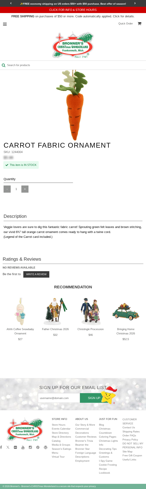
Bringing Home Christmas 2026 (125, 331)
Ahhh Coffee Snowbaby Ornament (20, 331)
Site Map (127, 451)
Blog (101, 424)
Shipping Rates (131, 431)
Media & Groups (61, 444)
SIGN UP (94, 398)
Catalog (56, 440)
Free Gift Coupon (132, 455)
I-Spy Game (106, 460)
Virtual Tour (58, 456)
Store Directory (60, 432)
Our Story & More (85, 424)
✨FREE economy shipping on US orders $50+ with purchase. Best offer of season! (73, 3)
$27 (20, 339)
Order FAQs (129, 435)
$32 (55, 334)
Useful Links (129, 459)
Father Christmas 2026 (55, 329)
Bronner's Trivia (84, 440)
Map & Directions (61, 436)
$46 (90, 334)
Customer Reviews (86, 436)
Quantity (9, 179)
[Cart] (139, 23)
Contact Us (128, 427)
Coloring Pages (107, 436)
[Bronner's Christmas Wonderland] (73, 45)
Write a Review (36, 274)
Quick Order (125, 23)
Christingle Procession (90, 329)
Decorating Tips (108, 448)
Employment (82, 460)
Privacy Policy (130, 439)
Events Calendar (61, 428)
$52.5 (125, 339)
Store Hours (58, 424)
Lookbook (104, 472)
